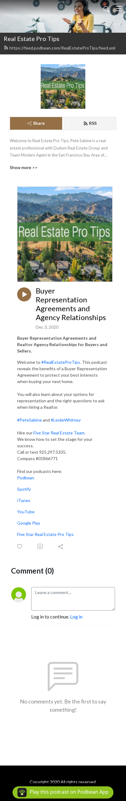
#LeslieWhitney (66, 420)
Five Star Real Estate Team (58, 432)
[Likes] (20, 546)
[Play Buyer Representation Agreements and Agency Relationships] (24, 294)
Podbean (25, 477)
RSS (93, 123)
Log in (76, 616)
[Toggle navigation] (119, 8)
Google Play (28, 523)
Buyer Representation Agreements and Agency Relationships (71, 303)
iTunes (23, 500)
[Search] (106, 8)
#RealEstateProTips (60, 362)
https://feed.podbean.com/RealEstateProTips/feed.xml (62, 47)
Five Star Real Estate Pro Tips (45, 534)
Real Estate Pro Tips (31, 38)
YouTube (26, 511)
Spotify (24, 489)
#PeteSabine (29, 420)
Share (39, 123)
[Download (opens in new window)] (40, 546)
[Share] (61, 546)
